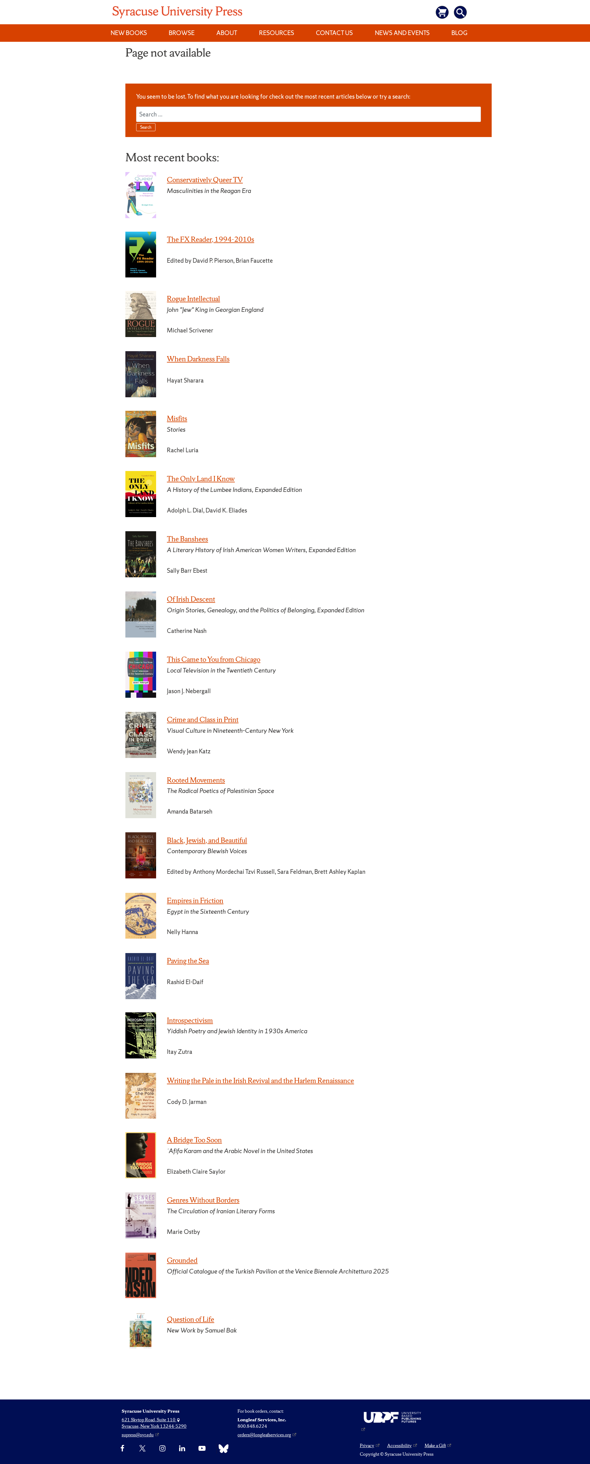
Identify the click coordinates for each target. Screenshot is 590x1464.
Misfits (177, 418)
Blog (459, 33)
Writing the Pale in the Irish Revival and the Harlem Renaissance (260, 1080)
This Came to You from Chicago (213, 659)
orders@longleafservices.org (264, 1435)
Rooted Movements (196, 780)
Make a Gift (435, 1445)
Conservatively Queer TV (205, 179)
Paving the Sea (188, 960)
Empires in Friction (195, 900)
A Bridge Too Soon (194, 1139)
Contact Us (334, 33)
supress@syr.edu (138, 1435)
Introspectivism (190, 1020)
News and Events (402, 33)
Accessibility (399, 1445)
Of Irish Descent (191, 599)
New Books (129, 33)
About (226, 33)
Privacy (367, 1445)
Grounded (182, 1260)
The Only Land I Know (201, 478)
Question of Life (190, 1319)
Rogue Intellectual (193, 298)
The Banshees (187, 539)
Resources (276, 33)
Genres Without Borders (203, 1200)
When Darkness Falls (198, 358)
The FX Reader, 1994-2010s (210, 239)
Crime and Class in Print (202, 719)
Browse (182, 33)
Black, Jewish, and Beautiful (207, 840)
